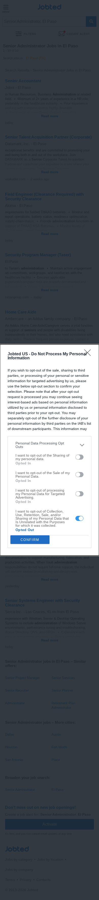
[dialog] (49, 450)
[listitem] (49, 444)
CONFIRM (30, 540)
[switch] (79, 457)
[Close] (89, 354)
